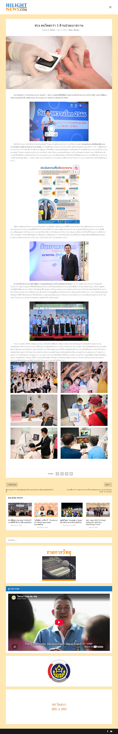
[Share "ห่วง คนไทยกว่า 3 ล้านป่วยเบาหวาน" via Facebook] (57, 473)
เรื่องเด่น (76, 30)
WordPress (46, 731)
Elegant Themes (25, 731)
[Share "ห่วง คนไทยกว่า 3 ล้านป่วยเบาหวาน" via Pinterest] (66, 473)
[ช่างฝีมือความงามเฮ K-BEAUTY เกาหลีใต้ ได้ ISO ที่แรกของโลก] (20, 510)
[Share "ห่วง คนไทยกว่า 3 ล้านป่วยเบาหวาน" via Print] (71, 473)
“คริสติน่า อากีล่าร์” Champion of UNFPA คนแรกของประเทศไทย (46, 522)
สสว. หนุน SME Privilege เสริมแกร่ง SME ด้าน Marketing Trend (96, 522)
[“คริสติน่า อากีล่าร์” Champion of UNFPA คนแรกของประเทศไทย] (46, 510)
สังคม (70, 30)
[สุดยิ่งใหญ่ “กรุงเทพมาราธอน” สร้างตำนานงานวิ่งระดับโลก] (72, 510)
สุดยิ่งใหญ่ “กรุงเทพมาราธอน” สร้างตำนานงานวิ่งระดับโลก (71, 521)
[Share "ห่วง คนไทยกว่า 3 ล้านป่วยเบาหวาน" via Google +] (62, 473)
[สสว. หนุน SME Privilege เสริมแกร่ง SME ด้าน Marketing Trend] (98, 510)
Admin (52, 30)
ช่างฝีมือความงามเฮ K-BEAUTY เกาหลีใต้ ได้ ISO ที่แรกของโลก (20, 521)
